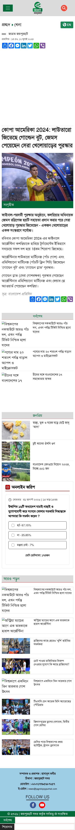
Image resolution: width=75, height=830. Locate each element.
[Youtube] (42, 805)
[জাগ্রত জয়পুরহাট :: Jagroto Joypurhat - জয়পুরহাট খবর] (37, 8)
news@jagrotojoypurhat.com (42, 788)
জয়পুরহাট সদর (29, 814)
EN (68, 25)
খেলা (17, 24)
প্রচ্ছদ (7, 24)
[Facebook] (33, 805)
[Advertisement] (37, 86)
